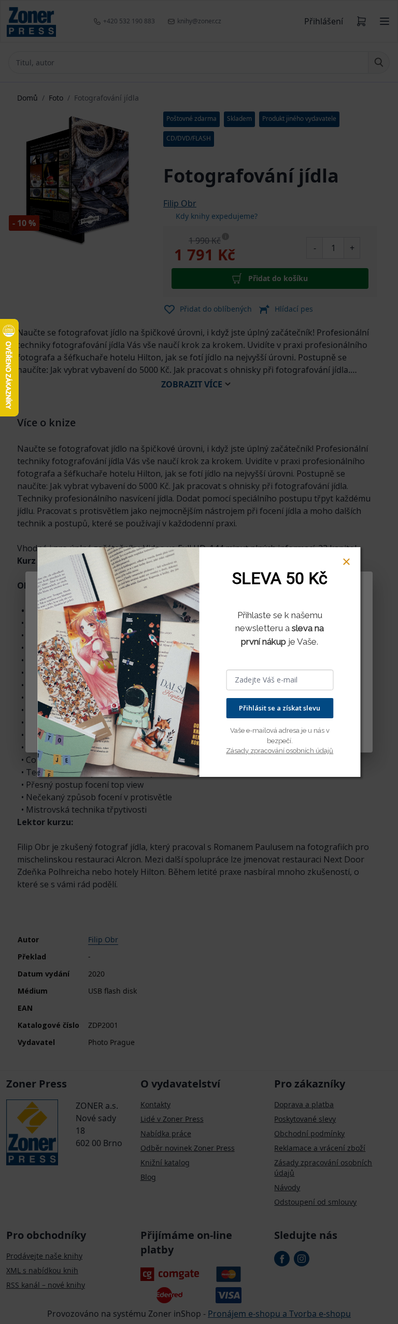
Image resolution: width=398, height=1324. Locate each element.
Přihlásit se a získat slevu (279, 708)
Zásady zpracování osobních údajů (279, 751)
